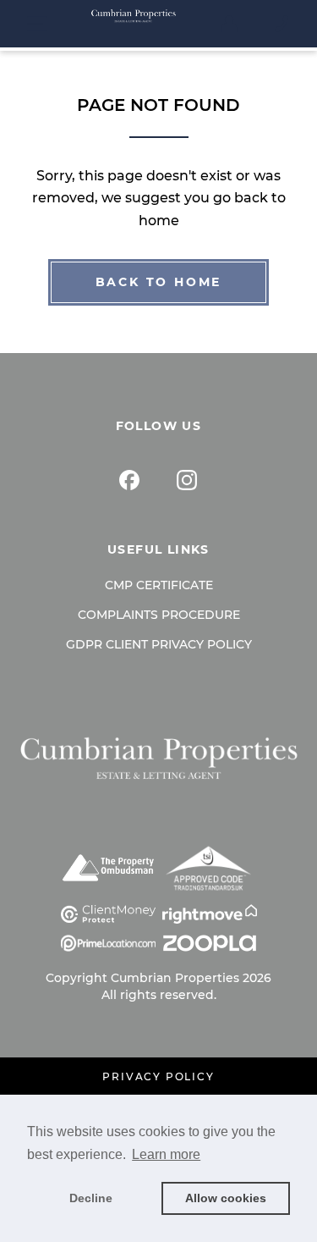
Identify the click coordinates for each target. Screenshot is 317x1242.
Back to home (159, 282)
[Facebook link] (129, 480)
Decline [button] (90, 1198)
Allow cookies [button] (225, 1198)
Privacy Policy (158, 1077)
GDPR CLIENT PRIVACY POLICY (159, 644)
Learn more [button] (166, 1154)
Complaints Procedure (159, 614)
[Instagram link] (187, 480)
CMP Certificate (159, 585)
